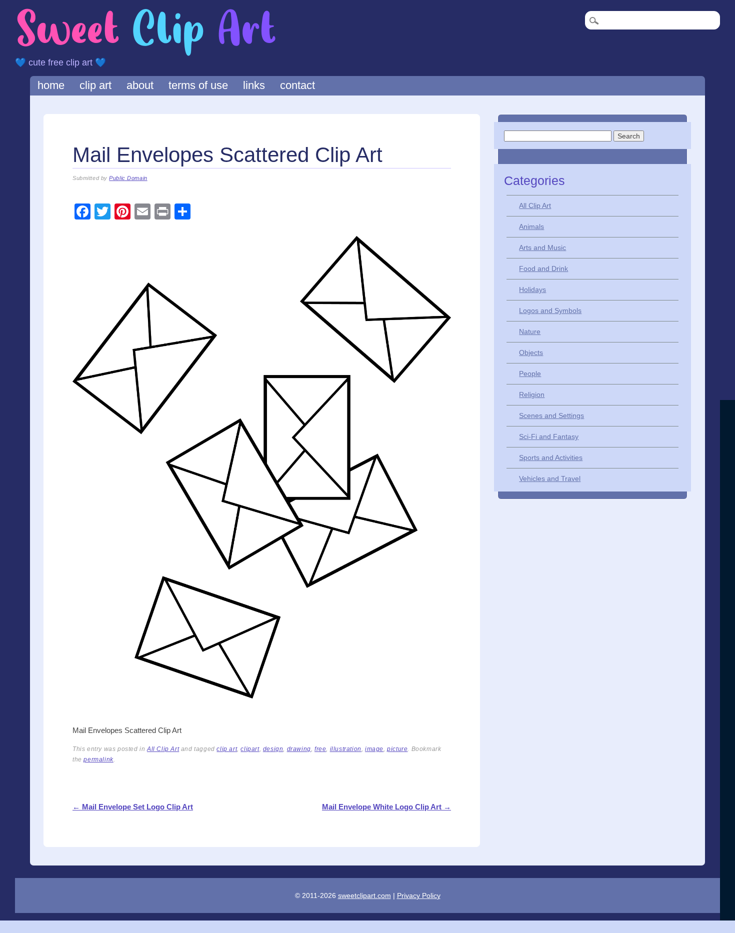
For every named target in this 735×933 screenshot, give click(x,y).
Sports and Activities (550, 458)
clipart (249, 749)
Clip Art (96, 85)
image (374, 749)
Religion (531, 394)
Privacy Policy (418, 896)
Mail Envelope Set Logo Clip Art (132, 806)
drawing (299, 749)
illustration (346, 749)
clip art (226, 749)
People (530, 374)
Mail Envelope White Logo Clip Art (386, 806)
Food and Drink (543, 268)
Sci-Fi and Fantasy (548, 436)
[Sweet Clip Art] (146, 55)
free (320, 749)
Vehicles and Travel (549, 478)
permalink (98, 759)
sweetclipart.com (364, 896)
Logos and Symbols (550, 310)
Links (254, 85)
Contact (297, 85)
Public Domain (128, 178)
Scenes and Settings (551, 416)
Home (51, 85)
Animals (531, 226)
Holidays (532, 290)
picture (397, 749)
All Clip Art (163, 749)
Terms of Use (198, 85)
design (273, 749)
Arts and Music (542, 248)
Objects (531, 352)
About (140, 85)
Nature (529, 332)
